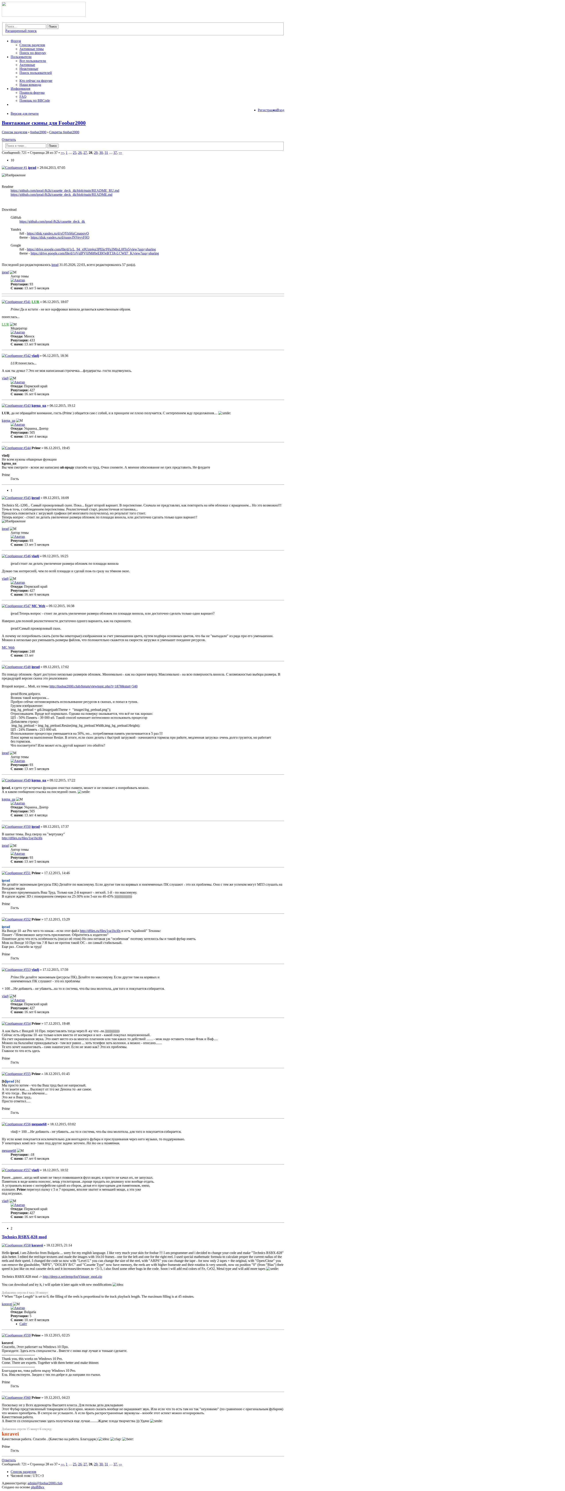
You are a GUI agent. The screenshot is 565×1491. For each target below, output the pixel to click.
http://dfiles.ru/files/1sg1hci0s (22, 838)
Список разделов (32, 45)
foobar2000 (38, 132)
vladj (35, 356)
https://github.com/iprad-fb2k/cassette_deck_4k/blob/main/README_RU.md (65, 190)
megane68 (39, 1124)
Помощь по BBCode (34, 100)
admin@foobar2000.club (45, 1483)
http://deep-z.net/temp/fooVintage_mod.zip (72, 1276)
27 (85, 152)
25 (74, 152)
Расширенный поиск (21, 31)
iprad (32, 167)
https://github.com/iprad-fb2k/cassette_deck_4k (52, 221)
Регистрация (267, 110)
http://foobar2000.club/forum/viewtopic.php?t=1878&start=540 (93, 686)
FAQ (22, 96)
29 (96, 152)
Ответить (9, 139)
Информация (20, 88)
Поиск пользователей (35, 73)
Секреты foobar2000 (64, 132)
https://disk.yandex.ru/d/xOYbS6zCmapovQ (58, 233)
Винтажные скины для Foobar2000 (44, 123)
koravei (37, 1245)
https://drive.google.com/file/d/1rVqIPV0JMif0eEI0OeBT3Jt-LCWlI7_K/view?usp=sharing (95, 253)
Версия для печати (25, 113)
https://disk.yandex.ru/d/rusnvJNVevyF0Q (60, 237)
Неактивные (28, 69)
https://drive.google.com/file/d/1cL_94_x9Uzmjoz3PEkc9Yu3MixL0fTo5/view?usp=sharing (91, 249)
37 (115, 152)
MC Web (38, 606)
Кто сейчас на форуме (35, 81)
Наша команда (30, 85)
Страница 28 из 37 (44, 152)
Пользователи (21, 57)
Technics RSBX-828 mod (24, 1237)
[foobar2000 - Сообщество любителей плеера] (44, 15)
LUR (35, 302)
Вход (280, 110)
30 (101, 152)
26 (80, 152)
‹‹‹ (62, 152)
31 (106, 152)
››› (120, 152)
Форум (16, 41)
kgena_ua (39, 405)
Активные (27, 65)
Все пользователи (32, 61)
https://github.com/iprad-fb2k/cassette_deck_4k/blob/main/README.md (61, 194)
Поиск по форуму (32, 53)
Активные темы (31, 49)
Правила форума (32, 92)
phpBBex (37, 1487)
